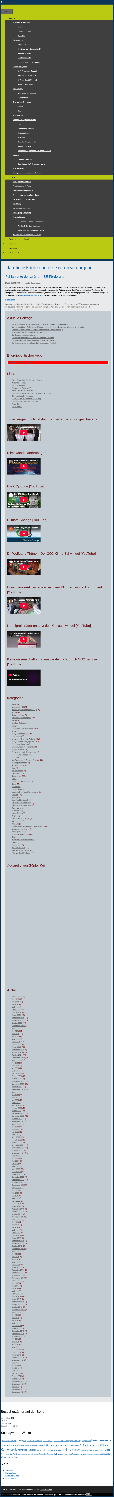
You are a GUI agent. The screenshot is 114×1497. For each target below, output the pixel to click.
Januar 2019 (16, 1238)
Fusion (14, 757)
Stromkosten (61, 1454)
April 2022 (16, 1135)
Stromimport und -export (80, 307)
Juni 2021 (15, 1161)
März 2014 (16, 1373)
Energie (12, 18)
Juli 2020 (15, 1190)
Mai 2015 (15, 1344)
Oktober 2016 (17, 1307)
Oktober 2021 (17, 1150)
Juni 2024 (15, 1066)
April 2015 (16, 1347)
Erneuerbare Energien (36, 1445)
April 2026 (16, 1007)
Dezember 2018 (18, 1241)
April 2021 (16, 1166)
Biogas (20, 107)
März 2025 (16, 1042)
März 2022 (16, 1137)
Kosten (91, 1450)
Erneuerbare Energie (21, 1445)
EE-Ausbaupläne (34, 304)
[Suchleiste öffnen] (4, 7)
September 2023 (18, 1089)
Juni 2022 (15, 1129)
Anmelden (9, 1470)
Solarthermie (23, 98)
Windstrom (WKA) (20, 67)
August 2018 (16, 1251)
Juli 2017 (15, 1283)
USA (83, 1453)
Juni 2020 (15, 1193)
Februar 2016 (17, 1326)
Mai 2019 (15, 1227)
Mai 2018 (15, 1259)
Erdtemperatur (7, 1445)
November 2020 (18, 1180)
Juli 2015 (15, 1339)
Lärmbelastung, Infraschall (24, 199)
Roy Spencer (26, 1454)
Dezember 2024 (18, 1050)
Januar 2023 (16, 1111)
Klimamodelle (41, 1450)
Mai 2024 (15, 1068)
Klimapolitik (60, 1450)
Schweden (43, 1454)
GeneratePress (46, 1489)
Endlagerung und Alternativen (29, 62)
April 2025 (16, 1039)
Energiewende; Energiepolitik (24, 120)
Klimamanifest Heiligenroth (22, 396)
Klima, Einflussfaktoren (22, 182)
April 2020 (16, 1198)
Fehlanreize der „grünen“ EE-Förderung (35, 276)
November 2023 (18, 1084)
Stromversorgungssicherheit (16, 309)
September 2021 (18, 1153)
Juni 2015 (15, 1342)
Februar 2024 (17, 1076)
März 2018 (16, 1265)
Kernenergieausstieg (27, 1450)
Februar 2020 (17, 1204)
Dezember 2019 (18, 1209)
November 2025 (18, 1020)
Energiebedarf (19, 168)
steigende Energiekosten (60, 307)
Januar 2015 (16, 1355)
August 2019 (16, 1219)
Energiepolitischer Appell (19, 239)
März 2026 (16, 1010)
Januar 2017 (16, 1299)
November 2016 (18, 1304)
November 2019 (18, 1212)
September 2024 (18, 1058)
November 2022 (18, 1116)
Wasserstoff (105, 1454)
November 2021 (18, 1148)
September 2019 (18, 1217)
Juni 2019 (15, 1225)
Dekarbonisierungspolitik (23, 191)
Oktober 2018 (17, 1246)
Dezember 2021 (18, 1145)
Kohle (20, 27)
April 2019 (16, 1230)
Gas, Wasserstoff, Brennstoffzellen (32, 164)
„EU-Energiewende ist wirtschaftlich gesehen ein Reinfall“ (34, 343)
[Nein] (91, 1495)
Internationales (19, 217)
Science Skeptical (18, 385)
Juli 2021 (15, 1158)
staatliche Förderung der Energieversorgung (32, 307)
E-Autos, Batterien (25, 160)
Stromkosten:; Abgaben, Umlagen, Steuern (34, 151)
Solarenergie (18, 89)
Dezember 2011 (18, 1389)
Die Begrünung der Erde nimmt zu (25, 335)
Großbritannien (87, 1445)
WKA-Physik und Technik (27, 71)
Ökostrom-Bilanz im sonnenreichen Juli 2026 (29, 332)
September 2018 (18, 1249)
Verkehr (16, 155)
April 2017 (16, 1291)
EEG (19, 124)
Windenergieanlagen (10, 1457)
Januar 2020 (16, 1206)
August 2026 (16, 996)
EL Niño (62, 1441)
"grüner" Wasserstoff (8, 1441)
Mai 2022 (15, 1132)
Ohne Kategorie (18, 808)
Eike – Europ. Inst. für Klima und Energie (27, 380)
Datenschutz (14, 252)
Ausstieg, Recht (24, 45)
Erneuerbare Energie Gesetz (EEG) (68, 304)
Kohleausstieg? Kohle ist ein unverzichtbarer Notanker (33, 338)
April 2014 (16, 1371)
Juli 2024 (15, 1063)
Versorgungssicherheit (93, 1454)
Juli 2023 (15, 1095)
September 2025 (18, 1026)
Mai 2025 (15, 1036)
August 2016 (16, 1312)
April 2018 (16, 1262)
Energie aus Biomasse (22, 102)
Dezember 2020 (18, 1177)
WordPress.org (11, 1478)
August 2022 (16, 1124)
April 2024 (16, 1071)
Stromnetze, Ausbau (26, 129)
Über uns (12, 244)
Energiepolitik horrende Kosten (31, 295)
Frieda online (17, 407)
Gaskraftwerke (72, 1445)
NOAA (20, 1454)
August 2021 (16, 1156)
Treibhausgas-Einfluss (22, 186)
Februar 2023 (17, 1108)
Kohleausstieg (84, 1450)
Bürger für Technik (19, 383)
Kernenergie (18, 40)
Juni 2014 (15, 1368)
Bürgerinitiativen (24, 146)
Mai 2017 (15, 1289)
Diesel (14, 720)
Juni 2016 (15, 1318)
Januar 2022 (16, 1142)
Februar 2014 (17, 1376)
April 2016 (16, 1323)
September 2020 (18, 1185)
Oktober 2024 (17, 1055)
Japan (106, 1445)
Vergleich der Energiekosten (29, 226)
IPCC (101, 1445)
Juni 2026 (15, 1002)
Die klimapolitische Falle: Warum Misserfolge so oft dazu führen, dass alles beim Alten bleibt (48, 327)
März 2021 (16, 1169)
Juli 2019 (15, 1222)
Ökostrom (21, 137)
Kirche (14, 779)
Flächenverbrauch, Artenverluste (26, 195)
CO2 (24, 1441)
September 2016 (18, 1310)
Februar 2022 (17, 1140)
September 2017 (18, 1278)
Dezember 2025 (18, 1018)
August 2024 (16, 1060)
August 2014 (16, 1363)
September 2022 (18, 1121)
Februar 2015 (17, 1352)
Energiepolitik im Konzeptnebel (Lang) (26, 399)
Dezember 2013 (18, 1381)
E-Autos (56, 1441)
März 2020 (16, 1201)
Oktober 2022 (17, 1119)
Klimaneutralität (51, 1450)
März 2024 (16, 1073)
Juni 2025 (15, 1034)
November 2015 (18, 1334)
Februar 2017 (17, 1296)
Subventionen (68, 1454)
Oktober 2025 (17, 1023)
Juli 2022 (15, 1127)
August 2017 (16, 1281)
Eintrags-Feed (10, 1473)
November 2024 (18, 1052)
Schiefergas (35, 1454)
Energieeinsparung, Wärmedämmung (28, 173)
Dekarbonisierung (48, 1441)
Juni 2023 (15, 1097)
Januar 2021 (16, 1174)
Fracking (53, 1445)
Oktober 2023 (17, 1087)
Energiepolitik (70, 1441)
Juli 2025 (15, 1031)
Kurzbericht (16, 787)
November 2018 (18, 1243)
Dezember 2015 (18, 1331)
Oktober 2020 (17, 1182)
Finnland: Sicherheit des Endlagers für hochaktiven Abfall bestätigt (37, 330)
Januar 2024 (16, 1079)
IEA (96, 1445)
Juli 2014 (15, 1365)
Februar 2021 (17, 1172)
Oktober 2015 (17, 1336)
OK (88, 1495)
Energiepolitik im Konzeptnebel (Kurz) (26, 401)
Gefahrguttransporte (21, 208)
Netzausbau (10, 307)
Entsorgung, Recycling (22, 213)
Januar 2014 (16, 1379)
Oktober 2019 (17, 1214)
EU (46, 1445)
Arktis (14, 704)
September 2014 (18, 1360)
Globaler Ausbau (24, 53)
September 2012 (18, 1384)
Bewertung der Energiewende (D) (31, 230)
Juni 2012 (15, 1387)
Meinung (15, 795)
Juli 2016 (15, 1315)
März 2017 (16, 1294)
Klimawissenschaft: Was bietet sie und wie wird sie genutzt (35, 340)
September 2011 (18, 1392)
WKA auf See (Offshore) (27, 80)
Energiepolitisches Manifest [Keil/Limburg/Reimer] (31, 393)
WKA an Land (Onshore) (27, 76)
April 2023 (16, 1103)
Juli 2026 (15, 999)
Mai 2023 (15, 1100)
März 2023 (16, 1105)
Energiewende (101, 1440)
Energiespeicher (48, 304)
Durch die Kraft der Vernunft (22, 391)
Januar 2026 (16, 1015)
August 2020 (16, 1188)
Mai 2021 (15, 1164)
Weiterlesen (10, 300)
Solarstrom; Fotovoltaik (27, 93)
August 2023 (16, 1092)
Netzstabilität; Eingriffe (27, 142)
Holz (19, 111)
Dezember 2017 (18, 1270)
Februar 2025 (17, 1044)
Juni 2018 (15, 1257)
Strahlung (17, 204)
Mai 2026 (15, 1004)
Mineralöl (21, 36)
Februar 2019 (17, 1235)
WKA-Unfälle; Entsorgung (28, 84)
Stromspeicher (23, 133)
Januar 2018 (16, 1267)
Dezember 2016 (18, 1302)
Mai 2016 (15, 1320)
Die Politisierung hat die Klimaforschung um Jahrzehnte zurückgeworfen (40, 324)
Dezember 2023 (18, 1081)
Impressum (13, 248)
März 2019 (16, 1233)
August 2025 (16, 1028)
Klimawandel (72, 1449)
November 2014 (18, 1358)
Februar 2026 (17, 1012)
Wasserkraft (18, 115)
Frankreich (62, 1445)
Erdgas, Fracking (24, 31)
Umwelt (12, 177)
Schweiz (50, 1454)
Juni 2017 (15, 1286)
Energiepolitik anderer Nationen (30, 222)
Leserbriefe (16, 789)
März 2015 (16, 1350)
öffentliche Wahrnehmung (21, 803)
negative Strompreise (90, 304)
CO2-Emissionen (34, 1440)
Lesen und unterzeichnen (20, 362)
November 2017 (18, 1273)
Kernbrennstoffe (24, 58)
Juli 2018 (15, 1254)
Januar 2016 (16, 1328)
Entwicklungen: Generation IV (29, 49)
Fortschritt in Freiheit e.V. (21, 388)
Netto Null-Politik (11, 1454)
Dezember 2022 (18, 1113)
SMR (55, 1454)
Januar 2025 (16, 1047)
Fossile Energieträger (21, 22)
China (20, 1440)
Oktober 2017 (17, 1275)
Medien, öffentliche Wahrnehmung (27, 235)
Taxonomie (76, 1454)
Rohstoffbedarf (18, 813)
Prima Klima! (16, 404)
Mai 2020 (15, 1196)
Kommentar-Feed (12, 1476)
